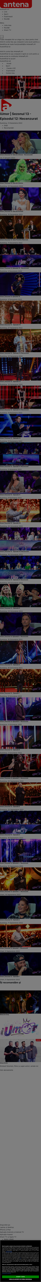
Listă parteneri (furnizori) (6, 1273)
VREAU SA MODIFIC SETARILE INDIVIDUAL (20, 1279)
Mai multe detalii (9, 1251)
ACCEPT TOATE (20, 1276)
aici (20, 1258)
